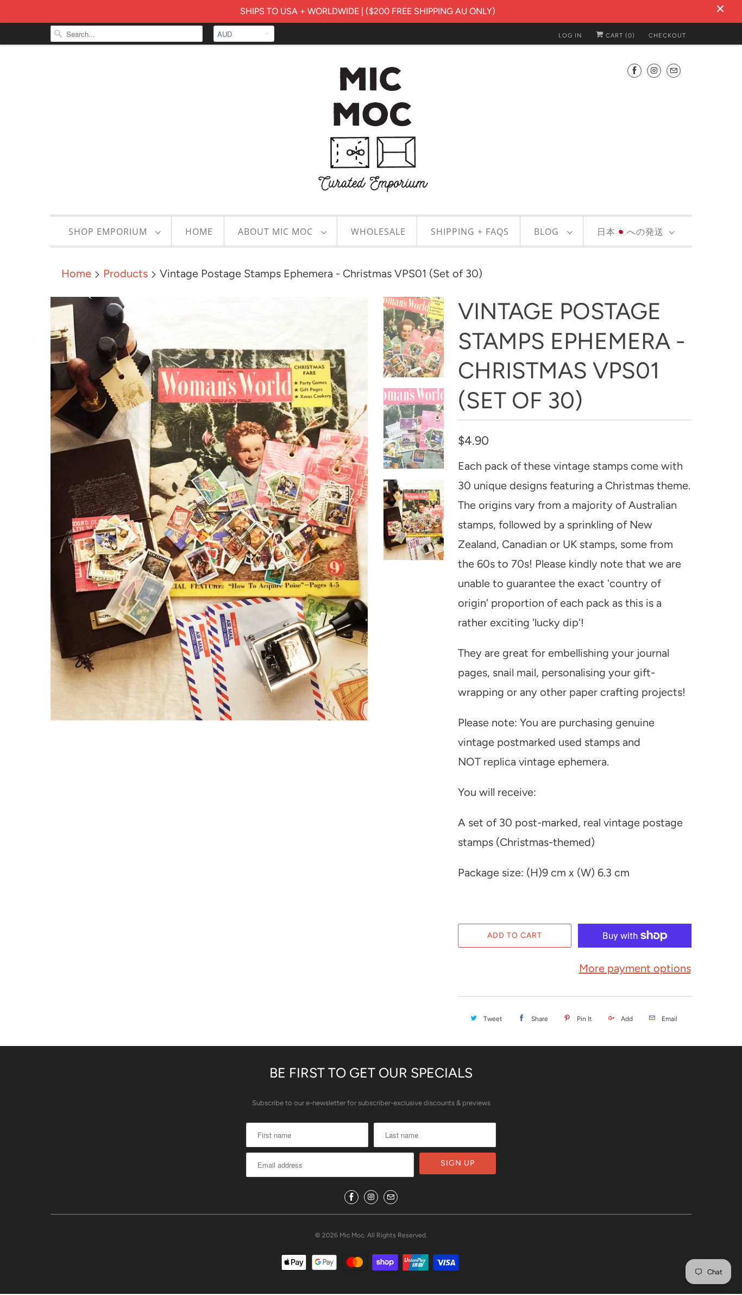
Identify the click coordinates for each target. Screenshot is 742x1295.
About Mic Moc (277, 232)
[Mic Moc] (371, 128)
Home (199, 232)
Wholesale (378, 232)
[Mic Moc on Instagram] (654, 70)
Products (125, 273)
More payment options (635, 968)
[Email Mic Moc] (673, 70)
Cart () (619, 35)
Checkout (667, 35)
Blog (548, 232)
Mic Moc (351, 1235)
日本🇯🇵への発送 (630, 232)
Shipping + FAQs (470, 232)
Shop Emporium (109, 232)
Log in (570, 35)
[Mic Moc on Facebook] (634, 70)
